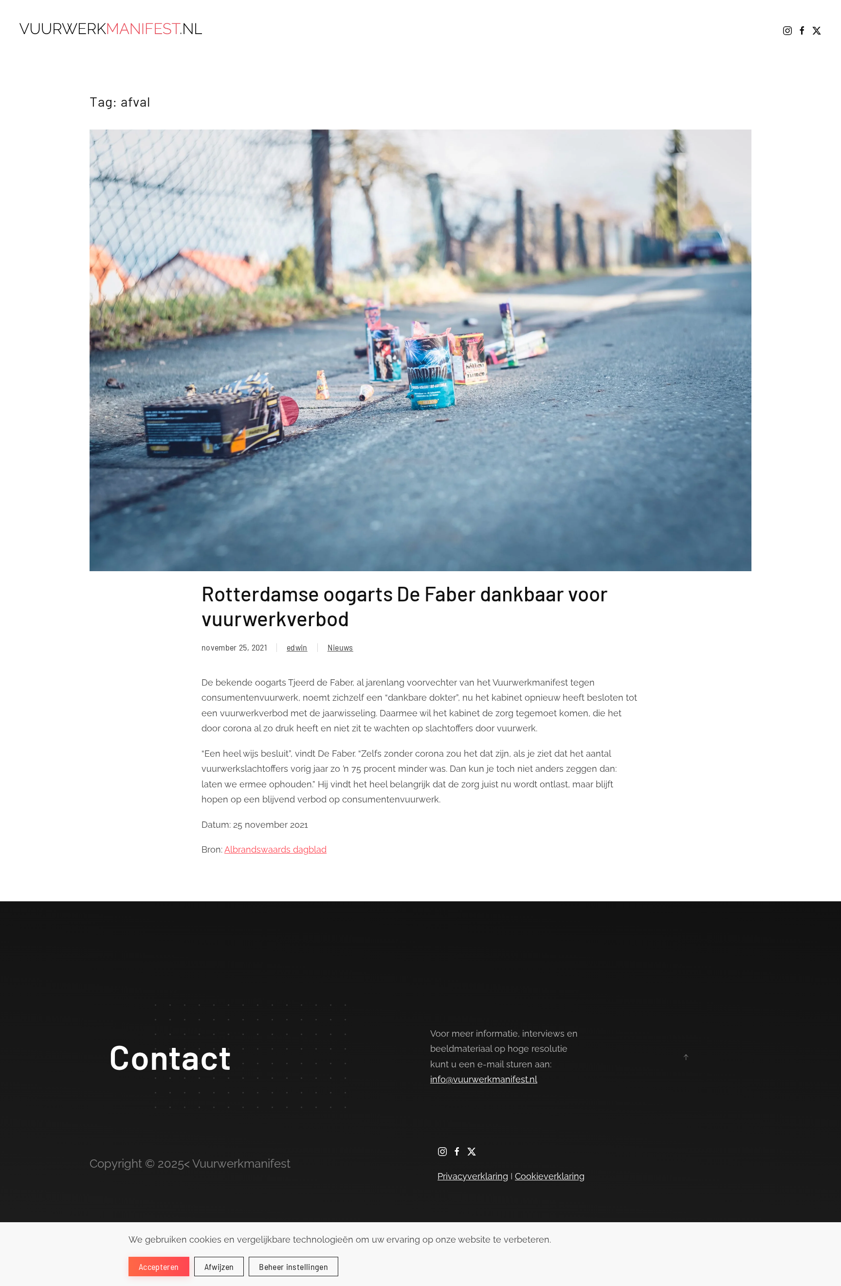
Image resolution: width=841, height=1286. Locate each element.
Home (456, 29)
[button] (685, 1057)
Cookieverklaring (550, 1176)
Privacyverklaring (473, 1176)
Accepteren (159, 1266)
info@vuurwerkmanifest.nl (483, 1079)
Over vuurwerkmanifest (532, 29)
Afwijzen (219, 1266)
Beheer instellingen (293, 1266)
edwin (297, 647)
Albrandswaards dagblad (275, 849)
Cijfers (675, 29)
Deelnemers (622, 29)
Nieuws (752, 29)
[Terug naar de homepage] (112, 29)
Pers (712, 29)
